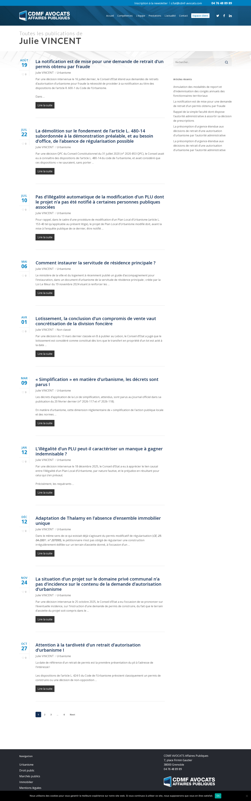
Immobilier (26, 782)
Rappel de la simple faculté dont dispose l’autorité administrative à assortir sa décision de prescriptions (202, 116)
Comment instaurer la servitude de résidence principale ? (96, 263)
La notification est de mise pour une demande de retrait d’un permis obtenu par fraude (100, 64)
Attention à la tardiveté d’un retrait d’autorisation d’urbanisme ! (88, 647)
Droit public (26, 770)
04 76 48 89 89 (221, 3)
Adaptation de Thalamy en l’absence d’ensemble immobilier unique (98, 520)
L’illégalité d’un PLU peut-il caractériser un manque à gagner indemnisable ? (99, 451)
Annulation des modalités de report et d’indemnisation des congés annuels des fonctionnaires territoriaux (199, 91)
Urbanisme (64, 73)
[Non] (246, 796)
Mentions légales (30, 788)
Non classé (64, 330)
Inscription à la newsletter (151, 3)
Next (72, 714)
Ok (218, 795)
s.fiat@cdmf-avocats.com (186, 3)
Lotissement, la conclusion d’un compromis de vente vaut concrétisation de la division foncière (96, 321)
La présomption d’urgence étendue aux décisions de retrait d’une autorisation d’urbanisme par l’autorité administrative (199, 131)
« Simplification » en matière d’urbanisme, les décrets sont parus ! (97, 381)
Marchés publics (29, 776)
